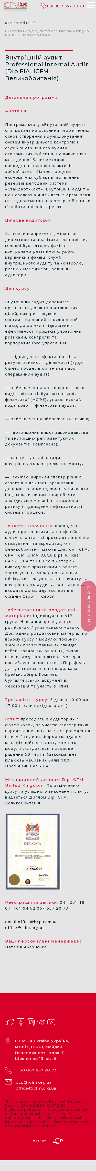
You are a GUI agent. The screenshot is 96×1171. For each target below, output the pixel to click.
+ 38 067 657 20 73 (36, 1070)
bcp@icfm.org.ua (34, 1082)
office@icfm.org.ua (36, 1088)
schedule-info (26, 22)
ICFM (8, 22)
